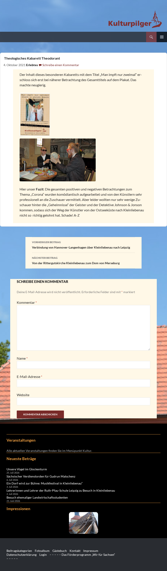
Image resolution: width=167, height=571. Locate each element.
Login (43, 554)
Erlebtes (32, 65)
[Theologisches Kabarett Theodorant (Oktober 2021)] (84, 114)
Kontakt (75, 551)
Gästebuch (59, 551)
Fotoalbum (42, 551)
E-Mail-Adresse (29, 376)
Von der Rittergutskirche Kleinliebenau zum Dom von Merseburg (76, 260)
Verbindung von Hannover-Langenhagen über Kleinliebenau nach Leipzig (81, 244)
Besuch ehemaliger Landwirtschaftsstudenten (37, 497)
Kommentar (27, 302)
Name (22, 358)
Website (23, 395)
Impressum (90, 551)
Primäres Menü (162, 37)
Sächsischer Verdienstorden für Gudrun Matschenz (41, 476)
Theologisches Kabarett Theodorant (31, 58)
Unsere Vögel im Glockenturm (27, 469)
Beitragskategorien (19, 551)
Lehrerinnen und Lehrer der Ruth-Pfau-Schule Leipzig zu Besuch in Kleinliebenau (61, 490)
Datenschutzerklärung (22, 554)
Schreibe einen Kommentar (60, 65)
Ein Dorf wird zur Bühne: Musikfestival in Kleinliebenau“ (45, 483)
